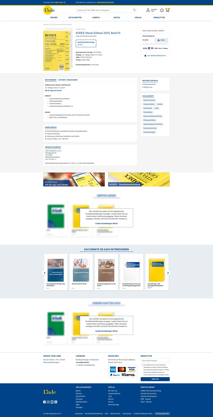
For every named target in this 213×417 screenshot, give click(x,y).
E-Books (79, 394)
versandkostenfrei (105, 2)
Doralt (78, 29)
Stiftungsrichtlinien (149, 120)
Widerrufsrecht (115, 413)
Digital (117, 18)
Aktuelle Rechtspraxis (149, 396)
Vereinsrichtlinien (149, 104)
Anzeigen (79, 407)
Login (152, 11)
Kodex (157, 108)
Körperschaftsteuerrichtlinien (153, 116)
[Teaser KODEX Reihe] (139, 179)
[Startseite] (49, 10)
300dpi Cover (147, 87)
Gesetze (159, 104)
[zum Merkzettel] (162, 11)
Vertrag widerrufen (162, 413)
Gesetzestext (148, 108)
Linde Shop (59, 2)
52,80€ (162, 40)
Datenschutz (127, 413)
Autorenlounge (113, 405)
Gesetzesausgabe (149, 132)
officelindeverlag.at (52, 157)
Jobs (110, 396)
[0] (167, 11)
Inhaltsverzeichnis (149, 84)
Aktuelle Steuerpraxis (148, 394)
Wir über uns (112, 391)
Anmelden (154, 9)
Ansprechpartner (114, 394)
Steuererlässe (148, 112)
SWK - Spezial (146, 399)
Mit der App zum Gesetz (53, 90)
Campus (96, 18)
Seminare (79, 399)
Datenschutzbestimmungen (154, 372)
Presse (110, 402)
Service (111, 399)
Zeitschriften (75, 18)
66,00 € (86, 43)
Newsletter (159, 18)
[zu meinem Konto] (148, 11)
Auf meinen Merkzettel (156, 56)
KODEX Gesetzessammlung (151, 391)
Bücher (53, 18)
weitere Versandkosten (86, 365)
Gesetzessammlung (150, 128)
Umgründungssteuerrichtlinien (153, 124)
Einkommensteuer (149, 100)
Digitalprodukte (81, 402)
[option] (56, 273)
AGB (106, 413)
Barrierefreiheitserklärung (94, 413)
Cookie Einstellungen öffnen (106, 223)
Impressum (79, 413)
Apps (78, 405)
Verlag (138, 18)
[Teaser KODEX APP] (74, 179)
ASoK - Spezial (146, 402)
